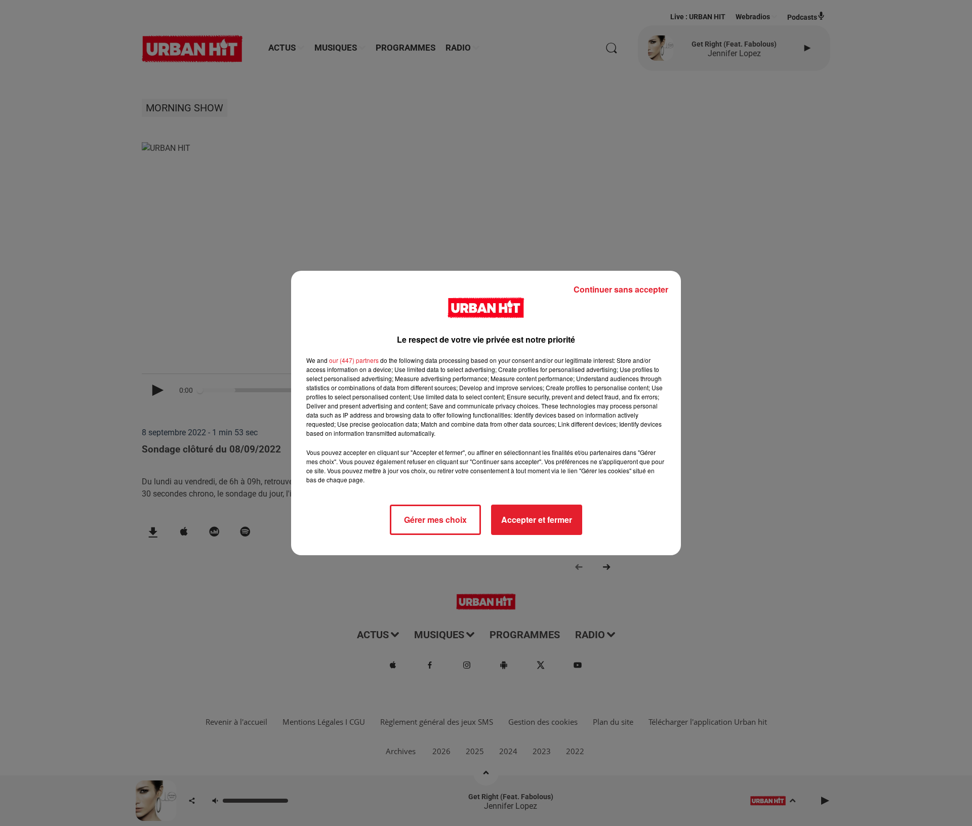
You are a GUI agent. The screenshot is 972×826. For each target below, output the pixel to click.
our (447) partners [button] (354, 360)
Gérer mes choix (435, 519)
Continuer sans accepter (621, 289)
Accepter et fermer (536, 519)
